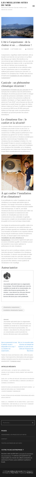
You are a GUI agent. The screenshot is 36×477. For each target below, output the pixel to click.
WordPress (30, 472)
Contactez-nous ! (15, 361)
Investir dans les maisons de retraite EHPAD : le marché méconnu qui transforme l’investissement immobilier (17, 389)
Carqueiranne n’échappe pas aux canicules (14, 89)
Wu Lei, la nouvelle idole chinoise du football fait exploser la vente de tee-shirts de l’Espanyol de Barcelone (25, 347)
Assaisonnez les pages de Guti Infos (13, 434)
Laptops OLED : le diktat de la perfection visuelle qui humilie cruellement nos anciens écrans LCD (17, 372)
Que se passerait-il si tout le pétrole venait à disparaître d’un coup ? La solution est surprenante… (9, 347)
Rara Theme (14, 472)
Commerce (30, 49)
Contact (4, 439)
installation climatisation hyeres (13, 310)
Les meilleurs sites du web (14, 471)
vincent (6, 49)
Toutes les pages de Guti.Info (11, 443)
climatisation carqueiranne (11, 307)
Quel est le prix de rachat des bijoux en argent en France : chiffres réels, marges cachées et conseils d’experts (17, 380)
